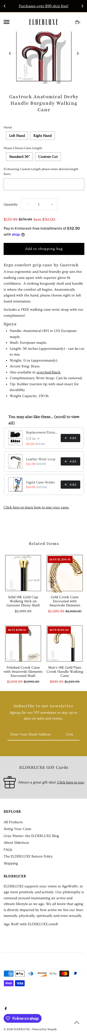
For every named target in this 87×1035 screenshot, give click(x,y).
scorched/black (48, 372)
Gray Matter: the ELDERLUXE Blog (31, 836)
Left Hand (17, 136)
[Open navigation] (11, 22)
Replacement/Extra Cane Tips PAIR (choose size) (42, 432)
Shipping (11, 863)
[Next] (82, 6)
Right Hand (42, 136)
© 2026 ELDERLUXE (17, 1029)
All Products (13, 822)
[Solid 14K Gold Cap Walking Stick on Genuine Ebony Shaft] (23, 573)
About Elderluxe (16, 843)
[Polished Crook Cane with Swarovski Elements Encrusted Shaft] (23, 643)
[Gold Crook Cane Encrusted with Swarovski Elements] (64, 573)
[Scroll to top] (76, 1022)
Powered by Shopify (44, 1029)
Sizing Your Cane (17, 829)
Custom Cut (48, 157)
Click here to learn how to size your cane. (36, 507)
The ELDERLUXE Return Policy (28, 856)
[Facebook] (5, 1009)
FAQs (8, 850)
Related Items (44, 543)
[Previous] (4, 6)
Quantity (11, 204)
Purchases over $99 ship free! (43, 6)
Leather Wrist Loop (40, 459)
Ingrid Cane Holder (40, 482)
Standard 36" (19, 157)
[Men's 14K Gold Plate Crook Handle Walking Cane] (64, 643)
